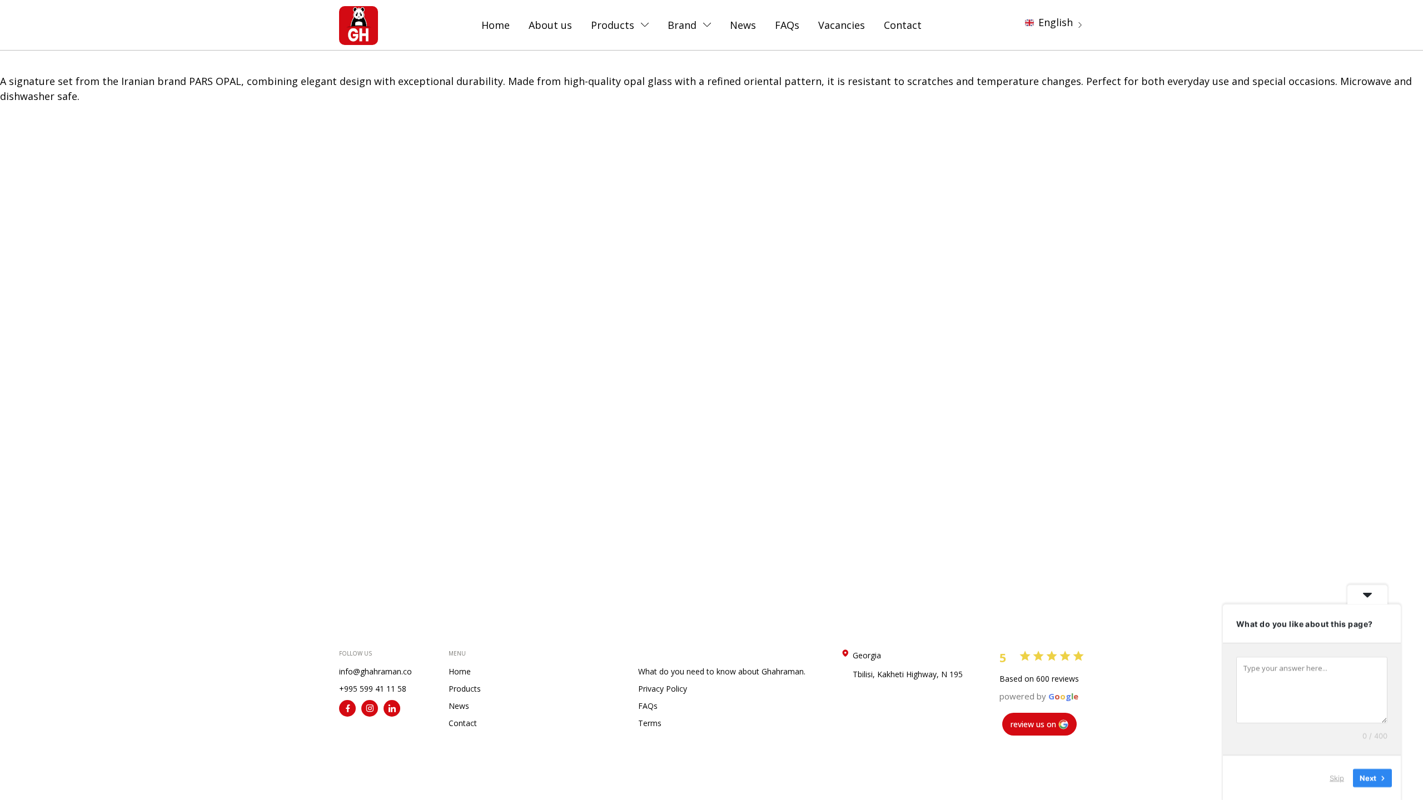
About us (550, 25)
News (743, 25)
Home (495, 25)
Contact (903, 25)
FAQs (787, 25)
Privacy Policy (662, 688)
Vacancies (841, 25)
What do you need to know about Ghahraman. (721, 671)
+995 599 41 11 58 (372, 688)
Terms (649, 723)
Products (612, 25)
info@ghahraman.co (375, 671)
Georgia (908, 664)
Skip (1337, 777)
